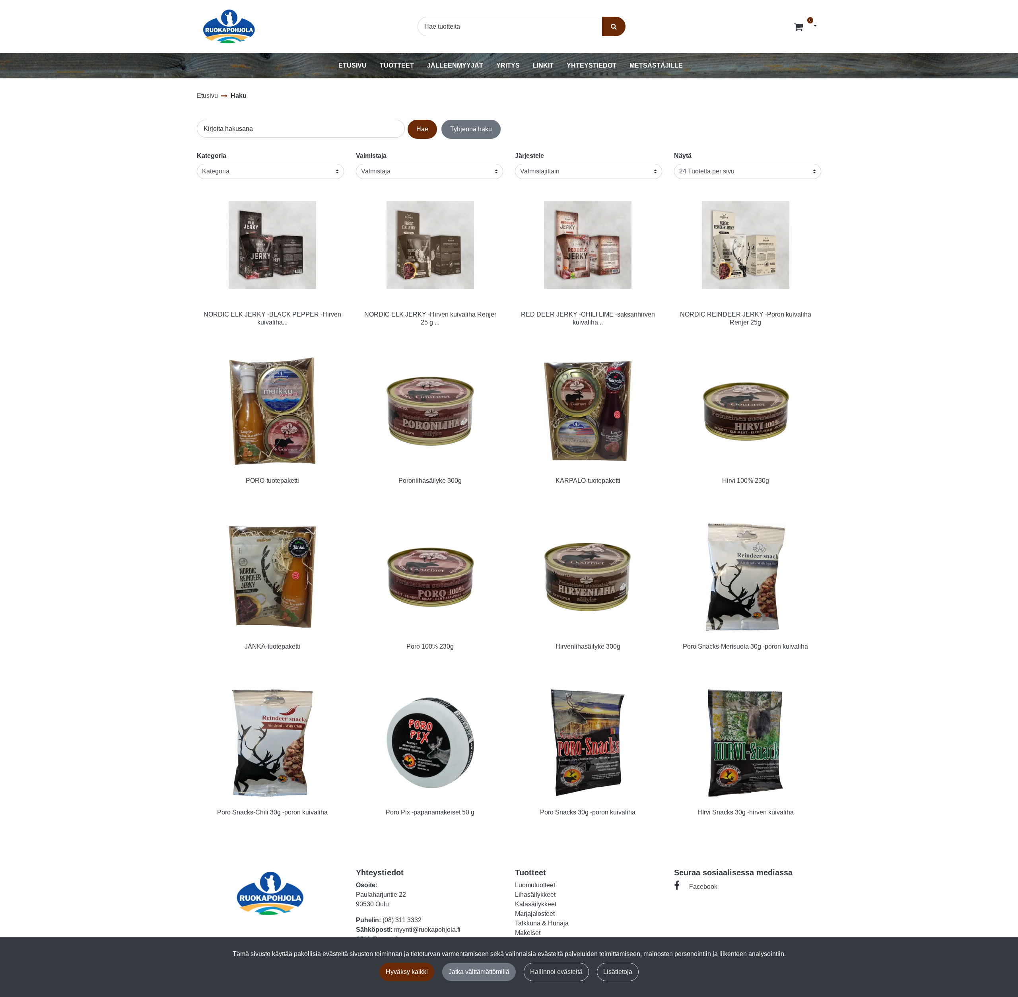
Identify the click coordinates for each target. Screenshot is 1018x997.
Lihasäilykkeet (535, 894)
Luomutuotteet (535, 885)
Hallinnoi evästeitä (556, 971)
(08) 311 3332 (402, 920)
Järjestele (529, 155)
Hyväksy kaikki (407, 971)
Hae (422, 129)
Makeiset (527, 932)
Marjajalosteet (535, 913)
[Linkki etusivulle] (229, 26)
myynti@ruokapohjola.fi (427, 929)
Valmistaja (371, 155)
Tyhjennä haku (471, 129)
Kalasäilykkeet (535, 904)
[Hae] (614, 26)
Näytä (683, 155)
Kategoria (211, 155)
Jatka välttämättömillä (479, 971)
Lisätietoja (617, 971)
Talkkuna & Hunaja (542, 923)
